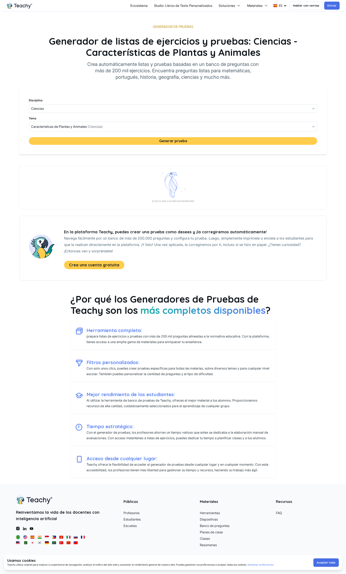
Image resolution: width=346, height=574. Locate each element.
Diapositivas (209, 519)
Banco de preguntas (214, 526)
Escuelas (130, 526)
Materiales (255, 6)
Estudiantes (132, 519)
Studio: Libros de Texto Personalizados (183, 6)
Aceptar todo (326, 562)
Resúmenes (208, 545)
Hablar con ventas (306, 5)
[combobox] (31, 126)
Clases (205, 539)
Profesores (132, 513)
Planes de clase (211, 532)
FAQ (279, 513)
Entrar (331, 5)
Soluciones (227, 6)
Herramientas (210, 513)
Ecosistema (139, 6)
